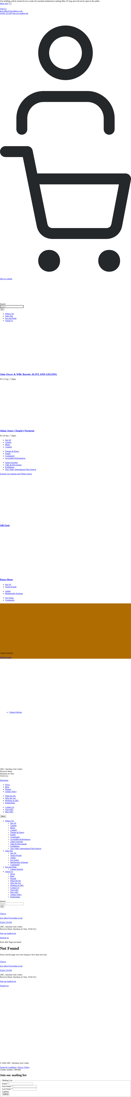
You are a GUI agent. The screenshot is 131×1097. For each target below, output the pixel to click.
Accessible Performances (15, 458)
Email (5, 1084)
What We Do (10, 796)
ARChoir (5, 525)
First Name (7, 1086)
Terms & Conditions (8, 1067)
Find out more (5, 657)
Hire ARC (9, 812)
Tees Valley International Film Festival (20, 469)
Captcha (5, 1091)
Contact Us (9, 807)
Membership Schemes (14, 593)
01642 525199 (6, 13)
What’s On (9, 314)
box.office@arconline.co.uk (11, 11)
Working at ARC (12, 800)
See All (8, 440)
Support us (4, 938)
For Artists (9, 598)
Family (8, 454)
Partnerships (10, 803)
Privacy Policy (24, 1067)
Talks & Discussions (13, 465)
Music (7, 445)
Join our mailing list (20, 13)
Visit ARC (9, 809)
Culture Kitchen (15, 712)
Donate (8, 789)
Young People (11, 587)
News (7, 785)
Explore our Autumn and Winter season (16, 474)
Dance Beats (6, 579)
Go (2, 309)
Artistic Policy (11, 792)
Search (3, 304)
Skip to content (6, 279)
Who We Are (10, 798)
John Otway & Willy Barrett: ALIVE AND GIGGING (28, 374)
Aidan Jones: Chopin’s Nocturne (17, 430)
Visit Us (3, 9)
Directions (4, 780)
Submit (5, 1094)
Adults (7, 591)
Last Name (7, 1089)
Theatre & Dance (12, 451)
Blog (7, 787)
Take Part (9, 316)
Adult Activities (11, 462)
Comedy (8, 447)
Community (10, 456)
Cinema (8, 442)
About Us (9, 321)
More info (4, 3)
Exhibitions (9, 467)
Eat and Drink (11, 318)
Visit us (3, 914)
